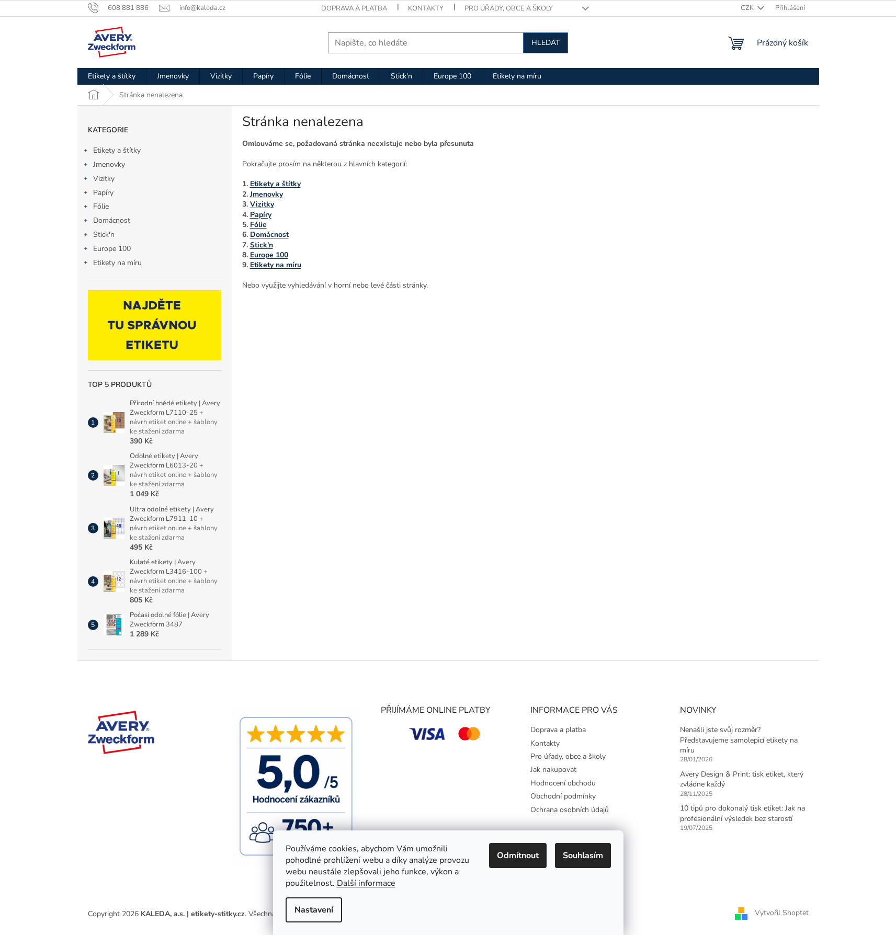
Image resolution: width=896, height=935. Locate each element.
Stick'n (104, 235)
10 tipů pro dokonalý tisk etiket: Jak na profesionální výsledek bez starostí (742, 813)
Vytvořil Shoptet (782, 913)
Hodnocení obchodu (563, 783)
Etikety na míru (117, 263)
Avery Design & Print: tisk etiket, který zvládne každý (741, 779)
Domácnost (111, 220)
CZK (748, 8)
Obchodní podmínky (563, 796)
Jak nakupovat (553, 769)
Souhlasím (583, 855)
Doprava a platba (354, 8)
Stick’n (261, 245)
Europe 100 (112, 249)
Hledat (545, 43)
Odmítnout (518, 855)
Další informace (366, 883)
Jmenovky (109, 164)
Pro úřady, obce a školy (508, 8)
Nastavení (313, 910)
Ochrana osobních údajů (569, 810)
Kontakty (426, 8)
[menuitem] (111, 76)
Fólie (101, 206)
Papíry (103, 193)
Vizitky (104, 179)
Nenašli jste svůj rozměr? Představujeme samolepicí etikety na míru (739, 740)
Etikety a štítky (117, 150)
